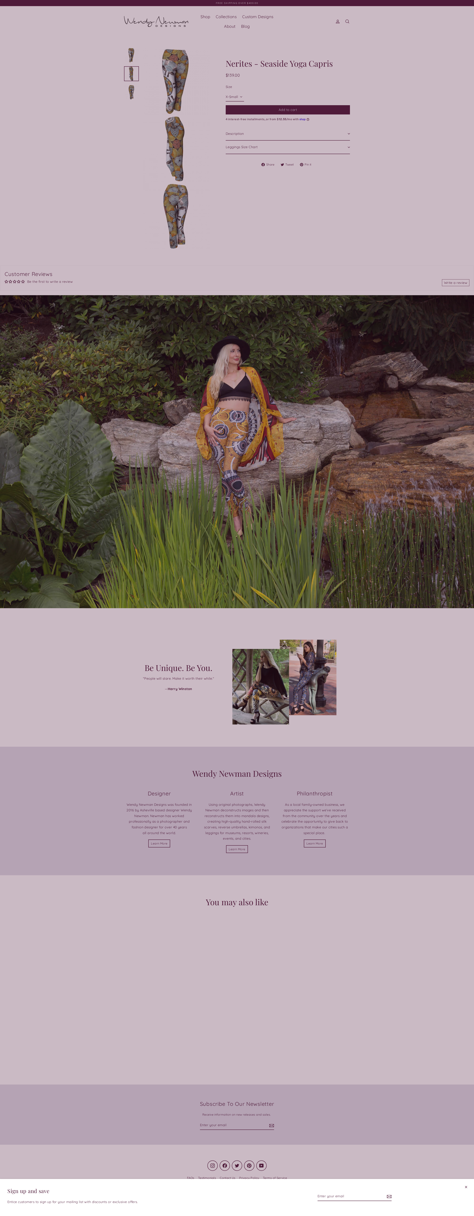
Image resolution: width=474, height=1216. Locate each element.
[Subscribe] (389, 1196)
